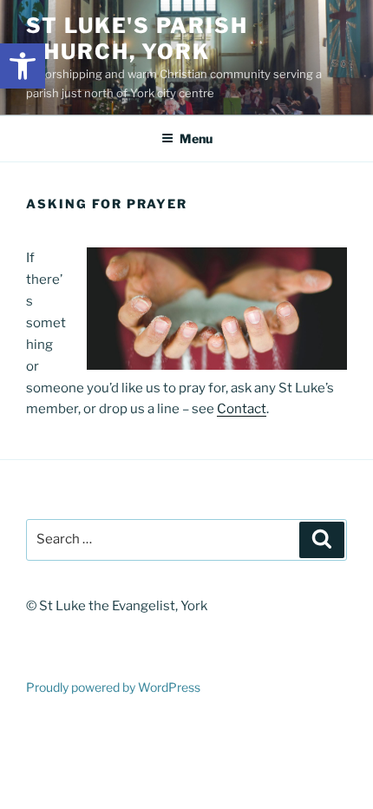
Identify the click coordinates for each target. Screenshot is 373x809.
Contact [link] (241, 409)
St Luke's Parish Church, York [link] (137, 38)
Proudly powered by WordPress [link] (113, 687)
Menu (196, 138)
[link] (22, 66)
